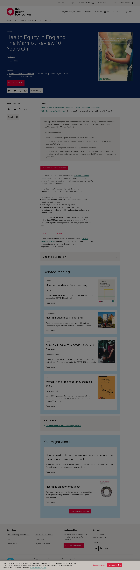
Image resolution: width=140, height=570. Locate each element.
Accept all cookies (115, 565)
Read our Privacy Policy (38, 568)
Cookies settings (99, 565)
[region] (70, 565)
